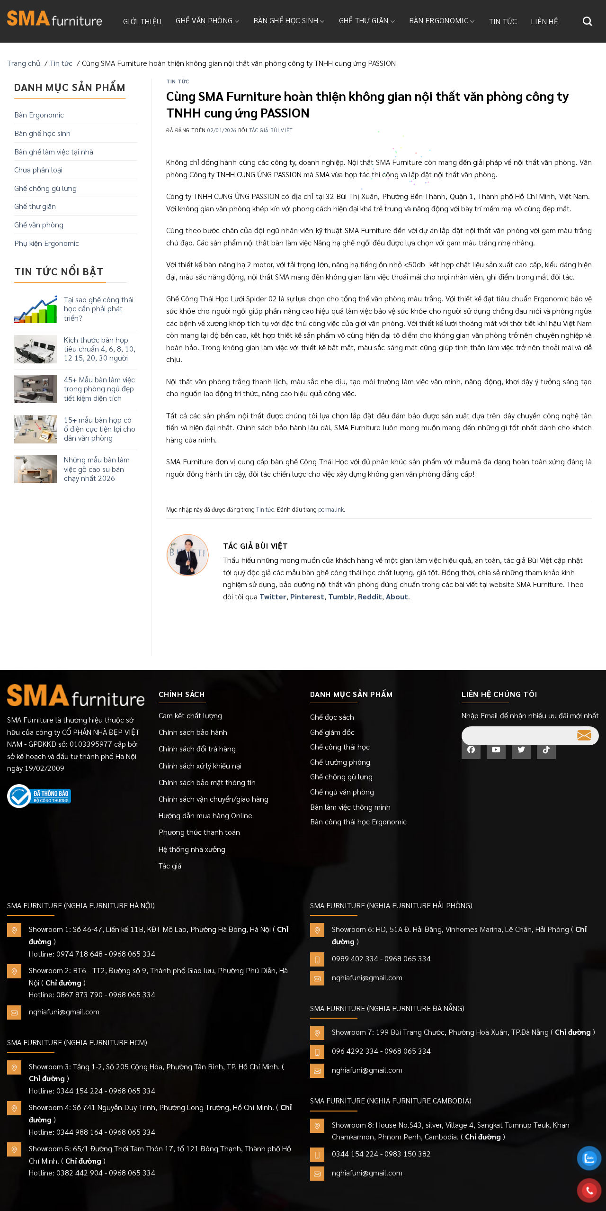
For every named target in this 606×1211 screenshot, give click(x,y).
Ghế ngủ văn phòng (342, 791)
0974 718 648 (79, 953)
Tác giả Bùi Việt (271, 130)
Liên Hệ (544, 21)
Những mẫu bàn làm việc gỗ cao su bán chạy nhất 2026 (97, 468)
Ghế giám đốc (332, 732)
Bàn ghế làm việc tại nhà (53, 151)
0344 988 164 (79, 1132)
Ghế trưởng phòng (340, 762)
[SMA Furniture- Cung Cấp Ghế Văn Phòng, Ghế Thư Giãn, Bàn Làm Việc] (54, 18)
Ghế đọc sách (332, 717)
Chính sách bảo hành (193, 732)
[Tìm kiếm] (587, 21)
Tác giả (170, 865)
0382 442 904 (79, 1172)
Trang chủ (23, 63)
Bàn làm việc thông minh (350, 807)
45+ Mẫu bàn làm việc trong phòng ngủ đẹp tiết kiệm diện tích (99, 388)
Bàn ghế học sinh (285, 20)
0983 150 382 (407, 1153)
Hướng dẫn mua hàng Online (205, 815)
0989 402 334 (355, 958)
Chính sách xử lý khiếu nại (200, 765)
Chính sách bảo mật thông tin (207, 782)
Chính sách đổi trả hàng (197, 748)
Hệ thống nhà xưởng (192, 849)
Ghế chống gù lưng (45, 188)
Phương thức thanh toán (199, 832)
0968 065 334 (132, 953)
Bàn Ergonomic (438, 20)
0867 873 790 (79, 994)
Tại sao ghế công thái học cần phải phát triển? (99, 308)
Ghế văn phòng (204, 20)
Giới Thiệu (142, 21)
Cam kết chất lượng (190, 715)
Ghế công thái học (340, 746)
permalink (331, 509)
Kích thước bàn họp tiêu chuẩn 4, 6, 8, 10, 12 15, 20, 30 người (99, 348)
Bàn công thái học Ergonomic (358, 821)
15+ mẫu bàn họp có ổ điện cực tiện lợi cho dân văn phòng (99, 429)
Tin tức (503, 21)
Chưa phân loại (38, 169)
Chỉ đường (63, 982)
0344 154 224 (79, 1090)
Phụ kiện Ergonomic (46, 243)
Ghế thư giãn (364, 20)
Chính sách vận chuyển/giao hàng (213, 799)
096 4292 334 (355, 1051)
